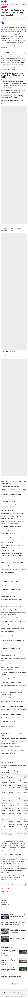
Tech (2, 908)
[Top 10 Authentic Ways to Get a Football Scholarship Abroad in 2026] (23, 960)
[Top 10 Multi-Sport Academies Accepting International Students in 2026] (23, 952)
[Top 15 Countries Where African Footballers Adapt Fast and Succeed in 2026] (23, 969)
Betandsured (13, 996)
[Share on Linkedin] (15, 885)
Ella (5, 21)
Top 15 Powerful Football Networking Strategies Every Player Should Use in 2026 (18, 930)
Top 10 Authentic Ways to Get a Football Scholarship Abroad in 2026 (8, 960)
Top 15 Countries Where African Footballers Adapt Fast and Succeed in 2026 (9, 969)
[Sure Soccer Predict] (5, 1)
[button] (2, 1)
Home (2, 4)
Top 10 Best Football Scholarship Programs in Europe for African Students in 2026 (17, 938)
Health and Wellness (6, 898)
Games (2, 895)
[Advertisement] (14, 165)
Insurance (3, 900)
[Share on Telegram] (18, 885)
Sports (5, 4)
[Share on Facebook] (5, 885)
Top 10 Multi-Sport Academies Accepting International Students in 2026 (9, 952)
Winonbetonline (7, 996)
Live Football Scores (20, 996)
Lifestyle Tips (4, 902)
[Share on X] (9, 885)
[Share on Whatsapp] (12, 885)
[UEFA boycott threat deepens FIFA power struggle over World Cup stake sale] (5, 916)
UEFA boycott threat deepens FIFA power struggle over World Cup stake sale (18, 916)
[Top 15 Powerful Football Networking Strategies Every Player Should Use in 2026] (5, 931)
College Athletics (5, 891)
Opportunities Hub (5, 904)
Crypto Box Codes (5, 893)
